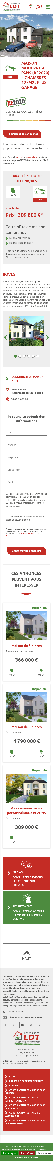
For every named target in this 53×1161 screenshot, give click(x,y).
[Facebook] (6, 1025)
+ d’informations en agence (22, 134)
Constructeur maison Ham (27, 378)
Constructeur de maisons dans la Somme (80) (25, 1107)
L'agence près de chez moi (31, 7)
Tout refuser (27, 1153)
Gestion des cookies (18, 1063)
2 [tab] (19, 356)
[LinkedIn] (14, 1025)
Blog (12, 1076)
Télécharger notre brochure (25, 1017)
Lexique (13, 1085)
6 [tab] (37, 356)
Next (47, 337)
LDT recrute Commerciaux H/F (26, 1081)
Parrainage (39, 7)
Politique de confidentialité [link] (26, 1157)
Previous (5, 337)
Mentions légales (22, 1061)
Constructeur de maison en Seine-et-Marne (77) (23, 1099)
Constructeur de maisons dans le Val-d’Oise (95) (25, 1122)
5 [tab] (33, 356)
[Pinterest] (31, 1025)
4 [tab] (28, 356)
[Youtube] (22, 1025)
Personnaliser (44, 1153)
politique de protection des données (24, 534)
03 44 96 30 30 (16, 1011)
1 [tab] (15, 356)
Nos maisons (32, 157)
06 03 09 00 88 (19, 399)
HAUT (26, 958)
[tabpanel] (26, 331)
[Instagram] (39, 1025)
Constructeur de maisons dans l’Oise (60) (25, 1092)
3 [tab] (24, 356)
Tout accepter (9, 1153)
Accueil (20, 157)
